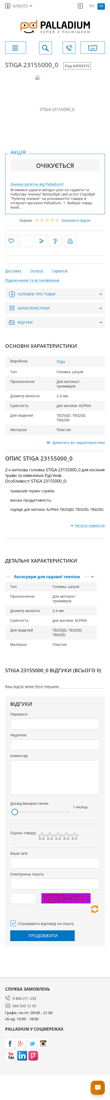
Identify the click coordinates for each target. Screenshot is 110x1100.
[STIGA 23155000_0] (55, 109)
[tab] (51, 577)
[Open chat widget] (98, 1088)
